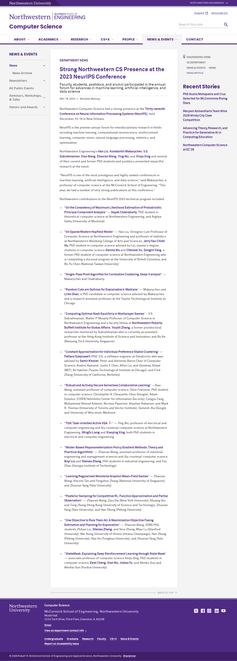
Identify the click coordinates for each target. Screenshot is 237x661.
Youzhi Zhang (121, 327)
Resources (219, 13)
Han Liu (103, 151)
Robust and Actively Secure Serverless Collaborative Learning (108, 385)
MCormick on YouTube (223, 610)
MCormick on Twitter (195, 610)
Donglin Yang (152, 250)
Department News (74, 60)
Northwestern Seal (26, 614)
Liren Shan (71, 294)
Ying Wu (123, 156)
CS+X (105, 39)
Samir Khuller (89, 360)
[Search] (226, 24)
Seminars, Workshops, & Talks (25, 97)
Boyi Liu (69, 461)
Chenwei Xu (134, 250)
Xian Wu (112, 562)
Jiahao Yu (126, 562)
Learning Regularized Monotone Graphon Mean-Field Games (107, 476)
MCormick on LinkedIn (216, 610)
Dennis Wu (113, 250)
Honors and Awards (23, 107)
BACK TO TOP (165, 592)
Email (47, 625)
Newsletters (18, 80)
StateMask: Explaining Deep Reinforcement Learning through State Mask (115, 553)
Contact (194, 39)
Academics (48, 39)
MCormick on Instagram (209, 610)
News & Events (160, 39)
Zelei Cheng (98, 562)
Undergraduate (53, 639)
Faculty (101, 639)
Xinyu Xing (143, 156)
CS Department (196, 62)
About (20, 39)
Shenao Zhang (91, 461)
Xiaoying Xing (115, 432)
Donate (199, 13)
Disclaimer (129, 656)
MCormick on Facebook (202, 610)
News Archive (22, 73)
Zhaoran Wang (106, 156)
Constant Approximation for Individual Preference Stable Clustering (112, 351)
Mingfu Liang (91, 432)
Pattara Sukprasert (77, 356)
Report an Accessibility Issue (61, 644)
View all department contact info (64, 630)
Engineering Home (199, 57)
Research (79, 39)
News (13, 65)
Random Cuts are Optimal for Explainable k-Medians (101, 289)
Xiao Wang (88, 156)
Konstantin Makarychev (126, 151)
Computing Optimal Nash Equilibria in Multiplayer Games (105, 313)
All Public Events (21, 88)
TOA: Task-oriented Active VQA (86, 423)
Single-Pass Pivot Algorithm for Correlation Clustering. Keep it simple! (113, 274)
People (128, 39)
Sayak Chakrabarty (124, 212)
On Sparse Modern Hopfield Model (89, 231)
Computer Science (35, 27)
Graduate (72, 639)
